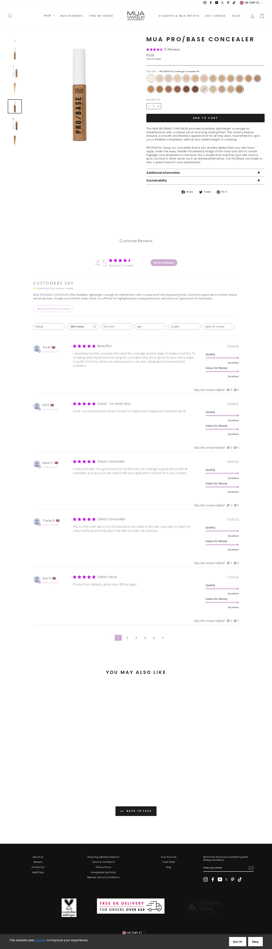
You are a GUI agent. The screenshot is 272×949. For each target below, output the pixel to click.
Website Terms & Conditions (103, 877)
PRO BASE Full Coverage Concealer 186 (177, 89)
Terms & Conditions (103, 862)
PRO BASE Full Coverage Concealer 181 (239, 89)
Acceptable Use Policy (103, 872)
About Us (38, 857)
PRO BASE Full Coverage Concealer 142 (213, 78)
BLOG (236, 16)
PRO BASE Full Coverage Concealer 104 (168, 78)
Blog (168, 867)
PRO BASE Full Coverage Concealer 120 (186, 78)
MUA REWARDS (72, 16)
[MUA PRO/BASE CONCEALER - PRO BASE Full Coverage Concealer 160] (55, 775)
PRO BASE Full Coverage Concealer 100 (151, 78)
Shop (48, 15)
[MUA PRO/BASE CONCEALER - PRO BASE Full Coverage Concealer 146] (50, 775)
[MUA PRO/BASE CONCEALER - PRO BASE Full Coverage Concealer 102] (15, 771)
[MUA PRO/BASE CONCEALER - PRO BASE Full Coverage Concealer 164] (60, 775)
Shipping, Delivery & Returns (103, 857)
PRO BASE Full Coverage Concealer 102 (159, 78)
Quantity (153, 99)
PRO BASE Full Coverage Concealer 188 (186, 89)
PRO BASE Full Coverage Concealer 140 (204, 78)
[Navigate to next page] (162, 638)
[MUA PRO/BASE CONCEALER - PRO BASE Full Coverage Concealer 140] (40, 771)
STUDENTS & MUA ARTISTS (179, 16)
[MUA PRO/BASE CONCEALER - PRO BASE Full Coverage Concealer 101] (45, 775)
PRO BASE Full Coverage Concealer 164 (230, 89)
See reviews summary (26, 759)
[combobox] (49, 326)
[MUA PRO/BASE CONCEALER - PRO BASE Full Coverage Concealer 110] (25, 771)
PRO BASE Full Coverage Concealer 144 (222, 78)
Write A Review (164, 262)
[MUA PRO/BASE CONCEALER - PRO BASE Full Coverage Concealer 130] (35, 771)
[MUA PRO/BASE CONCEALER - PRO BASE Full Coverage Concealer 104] (20, 771)
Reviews (37, 862)
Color (172, 71)
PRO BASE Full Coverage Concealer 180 (257, 78)
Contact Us (38, 867)
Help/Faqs (38, 872)
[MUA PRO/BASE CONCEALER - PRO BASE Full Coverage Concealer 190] (40, 775)
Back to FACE (138, 810)
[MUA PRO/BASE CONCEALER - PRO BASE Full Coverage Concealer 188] (35, 775)
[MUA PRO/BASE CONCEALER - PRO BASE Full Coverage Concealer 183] (20, 775)
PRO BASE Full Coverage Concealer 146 (213, 89)
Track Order (168, 862)
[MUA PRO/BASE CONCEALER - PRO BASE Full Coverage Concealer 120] (30, 771)
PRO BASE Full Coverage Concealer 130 (195, 78)
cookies (40, 940)
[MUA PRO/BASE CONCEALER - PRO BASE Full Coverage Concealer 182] (15, 775)
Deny (255, 941)
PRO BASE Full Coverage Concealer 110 (177, 78)
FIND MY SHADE (101, 16)
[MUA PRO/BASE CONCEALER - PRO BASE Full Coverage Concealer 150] (55, 771)
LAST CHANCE (215, 16)
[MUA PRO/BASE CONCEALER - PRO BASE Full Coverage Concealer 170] (65, 771)
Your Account (168, 857)
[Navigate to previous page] (109, 638)
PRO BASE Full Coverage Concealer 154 (239, 78)
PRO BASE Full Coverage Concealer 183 (159, 89)
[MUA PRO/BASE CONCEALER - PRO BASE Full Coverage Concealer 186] (30, 775)
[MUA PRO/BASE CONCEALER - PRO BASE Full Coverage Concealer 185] (25, 775)
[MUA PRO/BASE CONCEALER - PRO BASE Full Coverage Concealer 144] (50, 771)
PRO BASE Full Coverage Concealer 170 (248, 78)
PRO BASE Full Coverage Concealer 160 (222, 89)
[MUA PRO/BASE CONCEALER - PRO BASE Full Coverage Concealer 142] (45, 771)
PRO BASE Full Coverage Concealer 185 (168, 89)
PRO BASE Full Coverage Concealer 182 (151, 89)
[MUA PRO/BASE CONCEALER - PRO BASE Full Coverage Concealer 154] (60, 771)
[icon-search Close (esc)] (79, 94)
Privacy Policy (103, 867)
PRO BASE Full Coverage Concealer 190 (195, 89)
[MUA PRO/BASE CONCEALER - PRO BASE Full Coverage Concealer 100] (10, 771)
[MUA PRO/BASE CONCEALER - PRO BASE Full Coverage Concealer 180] (10, 775)
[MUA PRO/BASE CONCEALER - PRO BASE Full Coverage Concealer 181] (65, 775)
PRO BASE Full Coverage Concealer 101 (204, 89)
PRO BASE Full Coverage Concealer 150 (230, 78)
